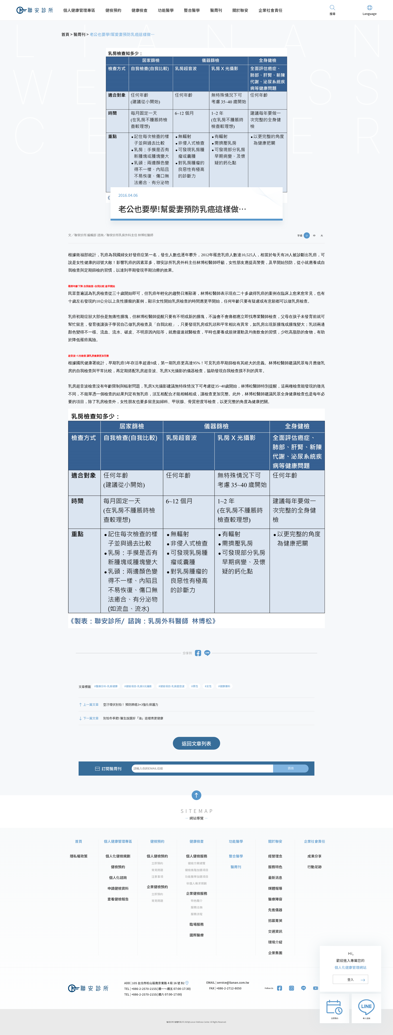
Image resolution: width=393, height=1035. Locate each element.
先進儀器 (275, 909)
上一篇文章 (91, 704)
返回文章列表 (196, 743)
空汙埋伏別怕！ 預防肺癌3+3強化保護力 (130, 704)
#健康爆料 (224, 686)
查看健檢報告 (118, 899)
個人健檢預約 (157, 856)
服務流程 (196, 914)
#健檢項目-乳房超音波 (172, 686)
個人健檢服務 (196, 856)
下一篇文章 (91, 718)
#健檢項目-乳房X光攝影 (138, 686)
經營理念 (275, 856)
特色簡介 (196, 900)
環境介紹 (275, 942)
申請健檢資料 (118, 888)
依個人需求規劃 (196, 883)
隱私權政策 (79, 856)
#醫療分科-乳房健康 (106, 686)
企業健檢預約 (157, 886)
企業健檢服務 (196, 893)
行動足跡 (314, 866)
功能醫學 (166, 10)
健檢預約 (113, 10)
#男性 (194, 686)
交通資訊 (275, 931)
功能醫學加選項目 (196, 876)
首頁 (78, 841)
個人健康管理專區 (79, 10)
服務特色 (275, 866)
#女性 (208, 686)
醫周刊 (216, 10)
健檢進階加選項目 (196, 870)
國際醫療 (197, 934)
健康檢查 (140, 10)
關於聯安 (240, 10)
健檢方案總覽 (196, 863)
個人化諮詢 (118, 877)
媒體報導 (275, 888)
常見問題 (157, 870)
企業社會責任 (270, 10)
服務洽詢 (196, 907)
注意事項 (157, 876)
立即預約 (157, 863)
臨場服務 (197, 924)
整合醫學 (192, 10)
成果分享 (314, 856)
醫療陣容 (275, 899)
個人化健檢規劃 (118, 856)
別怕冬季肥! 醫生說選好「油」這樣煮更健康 (133, 718)
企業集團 (275, 952)
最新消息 (275, 877)
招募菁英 (275, 920)
